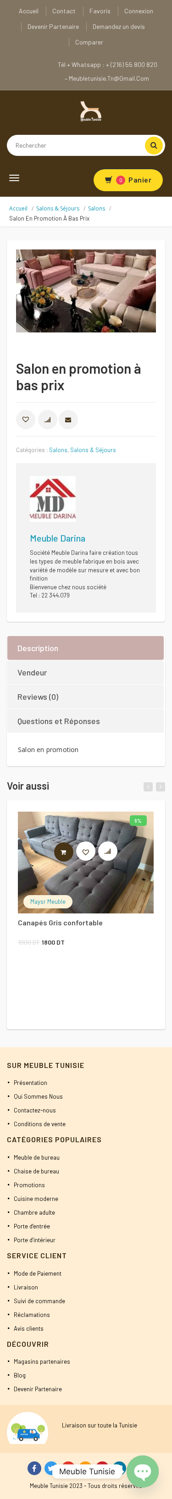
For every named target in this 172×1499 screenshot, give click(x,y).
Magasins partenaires (42, 1361)
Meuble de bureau (37, 1157)
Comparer (89, 42)
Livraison (26, 1287)
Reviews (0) (37, 696)
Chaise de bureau (36, 1171)
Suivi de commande (39, 1301)
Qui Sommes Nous (38, 1096)
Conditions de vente (40, 1124)
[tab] (86, 648)
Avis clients (29, 1328)
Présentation (30, 1082)
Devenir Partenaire (53, 26)
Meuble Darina (57, 537)
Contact (64, 11)
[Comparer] (112, 853)
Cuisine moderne (36, 1198)
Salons (96, 208)
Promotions (29, 1185)
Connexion (138, 11)
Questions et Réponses (58, 721)
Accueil (29, 11)
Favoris (100, 11)
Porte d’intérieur (34, 1240)
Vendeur (32, 672)
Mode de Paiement (37, 1273)
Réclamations (32, 1314)
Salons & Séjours (57, 208)
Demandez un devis (119, 26)
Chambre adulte (34, 1212)
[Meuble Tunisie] (89, 110)
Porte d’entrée (32, 1226)
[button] (25, 419)
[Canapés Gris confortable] (86, 862)
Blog (20, 1375)
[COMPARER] (47, 419)
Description (37, 648)
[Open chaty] (143, 1471)
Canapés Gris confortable (60, 922)
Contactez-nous (35, 1110)
